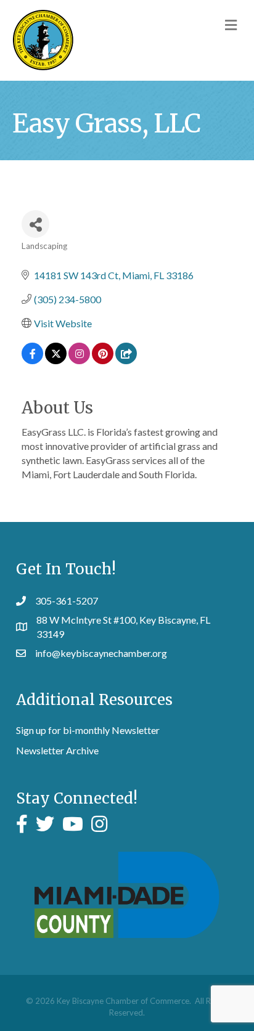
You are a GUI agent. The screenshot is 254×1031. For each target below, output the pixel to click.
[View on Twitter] (56, 360)
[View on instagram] (79, 360)
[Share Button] (35, 224)
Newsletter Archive (57, 750)
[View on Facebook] (32, 360)
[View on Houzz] (126, 360)
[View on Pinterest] (102, 360)
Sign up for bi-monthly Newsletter (88, 730)
